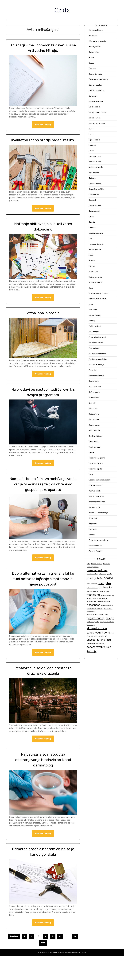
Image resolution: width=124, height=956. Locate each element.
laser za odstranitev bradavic (96, 591)
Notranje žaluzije (95, 282)
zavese (91, 639)
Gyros (91, 129)
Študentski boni (95, 436)
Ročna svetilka (95, 386)
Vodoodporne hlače (97, 502)
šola (108, 646)
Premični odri (94, 348)
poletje (109, 618)
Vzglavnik (93, 524)
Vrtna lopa (93, 518)
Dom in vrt (93, 96)
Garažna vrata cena (97, 123)
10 (75, 936)
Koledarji (92, 200)
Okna (91, 304)
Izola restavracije (96, 167)
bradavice (106, 564)
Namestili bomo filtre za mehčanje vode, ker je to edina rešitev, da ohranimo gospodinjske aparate (43, 484)
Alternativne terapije (97, 41)
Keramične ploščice (97, 189)
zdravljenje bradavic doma (95, 643)
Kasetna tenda (95, 184)
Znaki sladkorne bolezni (98, 540)
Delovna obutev (95, 85)
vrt (112, 633)
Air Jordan (93, 35)
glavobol (109, 574)
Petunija (92, 321)
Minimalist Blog (66, 953)
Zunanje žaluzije (95, 551)
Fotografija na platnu (97, 112)
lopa (107, 591)
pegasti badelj (95, 618)
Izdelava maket (95, 162)
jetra (108, 583)
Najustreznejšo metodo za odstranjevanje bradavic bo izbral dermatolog (43, 759)
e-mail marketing (92, 574)
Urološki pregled (95, 485)
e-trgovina (102, 574)
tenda (90, 632)
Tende (91, 452)
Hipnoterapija (94, 140)
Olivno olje (93, 310)
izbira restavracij (92, 583)
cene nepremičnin (92, 567)
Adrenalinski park (96, 30)
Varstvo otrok (94, 491)
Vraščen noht (94, 507)
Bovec (91, 63)
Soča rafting (94, 414)
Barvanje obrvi (95, 46)
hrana (108, 578)
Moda (91, 255)
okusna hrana (108, 609)
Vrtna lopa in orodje (43, 313)
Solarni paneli (94, 425)
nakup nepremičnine (107, 595)
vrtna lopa (90, 636)
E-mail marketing (96, 101)
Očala (91, 288)
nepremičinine (91, 601)
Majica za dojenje (96, 244)
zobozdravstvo (96, 646)
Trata (91, 474)
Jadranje (92, 178)
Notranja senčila (95, 277)
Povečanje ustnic (96, 343)
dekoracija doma (97, 570)
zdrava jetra (104, 639)
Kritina (91, 217)
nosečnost (93, 604)
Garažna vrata (94, 118)
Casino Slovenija (95, 74)
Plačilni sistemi (95, 326)
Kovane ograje (95, 211)
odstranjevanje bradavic (94, 609)
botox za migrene (96, 564)
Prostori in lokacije (96, 365)
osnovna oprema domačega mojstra (98, 614)
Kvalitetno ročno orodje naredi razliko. (43, 140)
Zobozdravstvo (95, 546)
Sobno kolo (93, 408)
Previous (14, 936)
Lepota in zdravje (96, 233)
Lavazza (92, 228)
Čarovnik (92, 68)
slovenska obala (97, 628)
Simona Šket (94, 397)
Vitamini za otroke (96, 496)
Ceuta (62, 10)
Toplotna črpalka (96, 463)
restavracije (90, 625)
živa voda (93, 529)
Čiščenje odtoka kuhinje (98, 79)
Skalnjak (92, 403)
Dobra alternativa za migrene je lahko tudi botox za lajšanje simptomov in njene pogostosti (43, 578)
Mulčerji (92, 266)
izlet (101, 583)
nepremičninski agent (104, 601)
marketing (93, 594)
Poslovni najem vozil (97, 337)
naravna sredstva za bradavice (97, 598)
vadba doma (103, 632)
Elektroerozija (94, 107)
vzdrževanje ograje (100, 636)
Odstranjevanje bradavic (99, 293)
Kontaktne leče (95, 206)
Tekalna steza (94, 447)
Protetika (92, 370)
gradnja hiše (94, 578)
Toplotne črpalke (96, 469)
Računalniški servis (96, 376)
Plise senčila (94, 332)
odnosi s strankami (107, 605)
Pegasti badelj (95, 315)
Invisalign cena (95, 156)
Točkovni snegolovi (97, 458)
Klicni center (94, 195)
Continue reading (43, 124)
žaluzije (91, 651)
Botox (91, 57)
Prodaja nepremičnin (97, 354)
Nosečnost (93, 271)
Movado (92, 260)
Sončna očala (94, 430)
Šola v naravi (94, 419)
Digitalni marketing (96, 90)
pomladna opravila (93, 622)
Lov (90, 238)
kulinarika (105, 587)
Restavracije (94, 381)
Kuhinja (92, 222)
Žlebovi (92, 535)
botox (88, 564)
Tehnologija (93, 441)
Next (43, 943)
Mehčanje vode (95, 249)
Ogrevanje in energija (97, 299)
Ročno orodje (94, 392)
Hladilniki (92, 145)
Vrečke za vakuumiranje (98, 513)
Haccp (91, 134)
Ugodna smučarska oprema (100, 480)
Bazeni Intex (94, 52)
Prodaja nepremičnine (98, 359)
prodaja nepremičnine (107, 622)
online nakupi (91, 611)
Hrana (91, 151)
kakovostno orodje (92, 588)
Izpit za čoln (94, 173)
